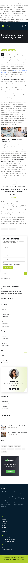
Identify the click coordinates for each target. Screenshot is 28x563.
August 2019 (5, 316)
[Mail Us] (2, 545)
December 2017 (5, 326)
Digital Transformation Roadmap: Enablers (11, 291)
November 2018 (5, 319)
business (4, 50)
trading (4, 451)
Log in (2, 355)
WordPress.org (4, 362)
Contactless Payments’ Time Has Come (10, 286)
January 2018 (5, 323)
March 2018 (4, 321)
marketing (12, 229)
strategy (17, 448)
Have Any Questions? (7, 538)
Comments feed (4, 360)
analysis (4, 446)
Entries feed (4, 358)
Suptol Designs (20, 559)
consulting (12, 50)
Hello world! (4, 284)
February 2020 (5, 314)
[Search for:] (14, 273)
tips (23, 448)
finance (4, 340)
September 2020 (5, 312)
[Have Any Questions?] (2, 535)
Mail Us (3, 547)
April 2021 (4, 309)
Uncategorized (5, 345)
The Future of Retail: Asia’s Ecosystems (10, 288)
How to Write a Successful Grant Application (11, 293)
